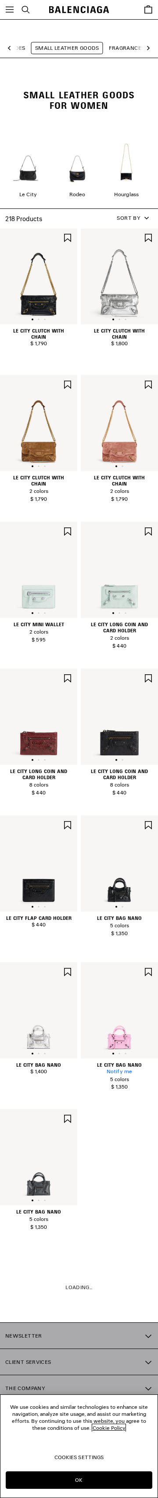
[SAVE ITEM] (67, 237)
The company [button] (25, 1388)
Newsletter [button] (23, 1335)
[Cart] (148, 9)
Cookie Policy (109, 1428)
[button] (11, 48)
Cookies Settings (79, 1457)
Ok (79, 1480)
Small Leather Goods (67, 48)
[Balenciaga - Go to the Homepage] (79, 10)
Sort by (128, 218)
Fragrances (127, 48)
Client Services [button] (28, 1362)
